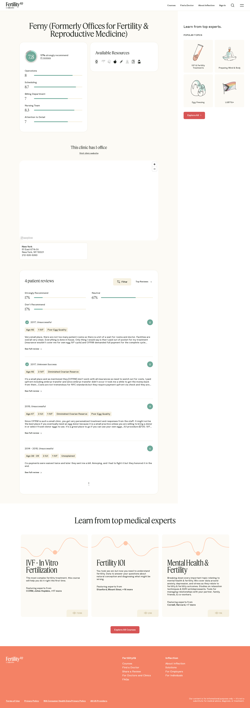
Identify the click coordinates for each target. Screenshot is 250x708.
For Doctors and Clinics (136, 675)
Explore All (193, 115)
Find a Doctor (187, 5)
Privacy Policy (31, 701)
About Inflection (206, 5)
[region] (88, 200)
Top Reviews (142, 281)
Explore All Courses (125, 629)
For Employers (174, 671)
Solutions (171, 667)
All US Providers (98, 701)
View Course (77, 613)
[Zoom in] (154, 164)
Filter (124, 281)
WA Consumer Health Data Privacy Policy (65, 701)
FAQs (125, 679)
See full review (32, 348)
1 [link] (88, 483)
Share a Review (131, 671)
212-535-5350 (29, 255)
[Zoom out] (154, 169)
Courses (171, 5)
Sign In (222, 5)
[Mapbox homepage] (26, 238)
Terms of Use (13, 701)
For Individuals (174, 675)
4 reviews (45, 58)
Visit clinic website (88, 153)
